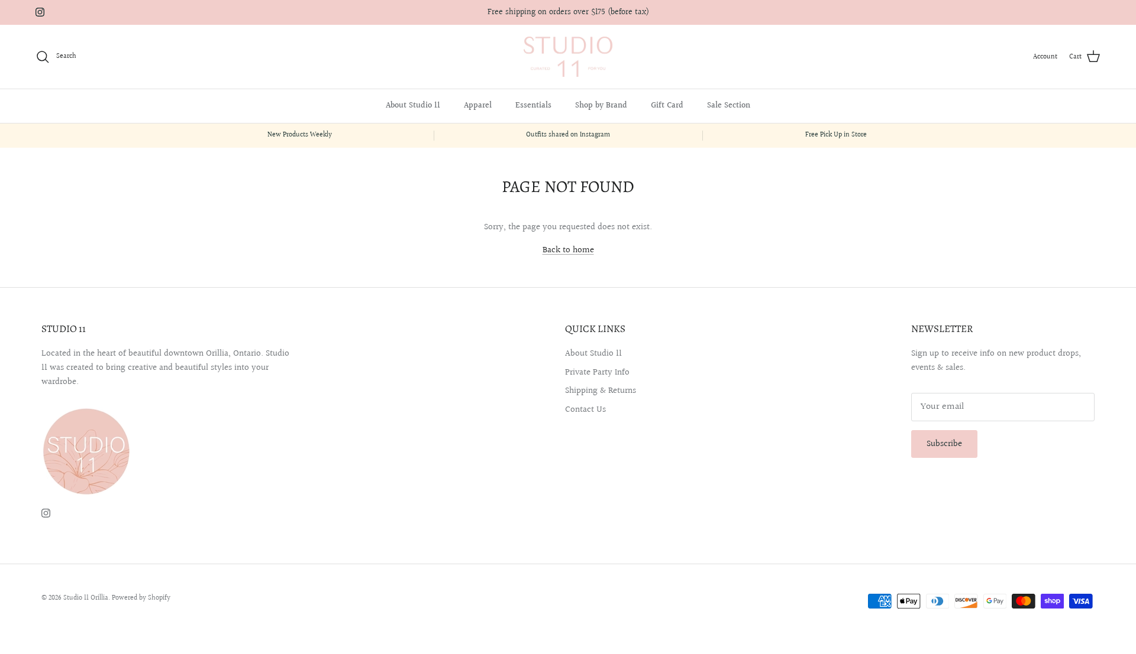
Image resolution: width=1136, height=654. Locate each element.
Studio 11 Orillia (85, 598)
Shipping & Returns (600, 391)
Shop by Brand (601, 105)
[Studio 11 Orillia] (568, 57)
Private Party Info (597, 372)
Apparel (478, 105)
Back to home (568, 250)
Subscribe (944, 444)
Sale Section (728, 105)
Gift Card (667, 105)
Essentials (533, 105)
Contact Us (585, 410)
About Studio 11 (413, 105)
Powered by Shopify (141, 598)
